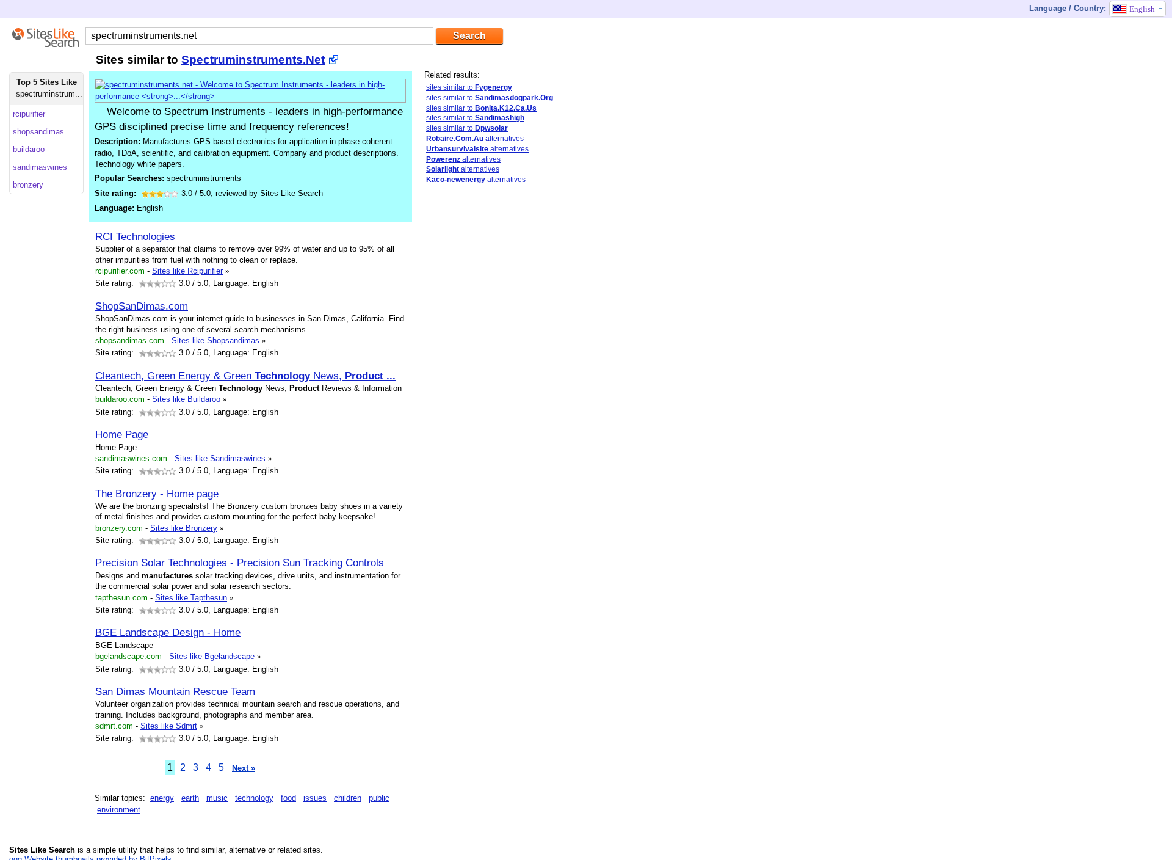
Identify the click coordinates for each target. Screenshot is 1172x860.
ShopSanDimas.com (141, 306)
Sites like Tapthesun (191, 597)
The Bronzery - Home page (157, 493)
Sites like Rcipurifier (187, 270)
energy (162, 798)
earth (190, 798)
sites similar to (469, 87)
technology (254, 798)
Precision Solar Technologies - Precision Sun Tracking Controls (239, 562)
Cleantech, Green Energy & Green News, (245, 376)
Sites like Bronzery (183, 528)
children (347, 798)
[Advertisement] (500, 279)
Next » (243, 768)
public (379, 798)
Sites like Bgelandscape (212, 656)
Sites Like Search (42, 850)
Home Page (121, 434)
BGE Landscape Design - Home (168, 632)
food (288, 798)
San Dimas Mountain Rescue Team (175, 691)
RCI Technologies (135, 236)
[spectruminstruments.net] (250, 96)
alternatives (475, 138)
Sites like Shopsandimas (215, 340)
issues (315, 798)
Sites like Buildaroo (186, 399)
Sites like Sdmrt (168, 726)
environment (118, 809)
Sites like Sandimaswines (220, 458)
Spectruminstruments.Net (253, 59)
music (217, 798)
